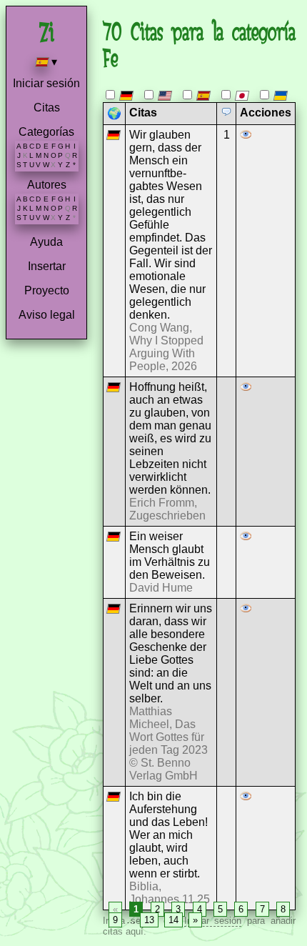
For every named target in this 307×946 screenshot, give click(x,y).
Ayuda (46, 242)
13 (149, 920)
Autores (46, 185)
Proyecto (46, 290)
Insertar (47, 266)
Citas (47, 107)
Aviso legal (47, 315)
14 (173, 920)
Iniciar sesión (46, 83)
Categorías (46, 132)
